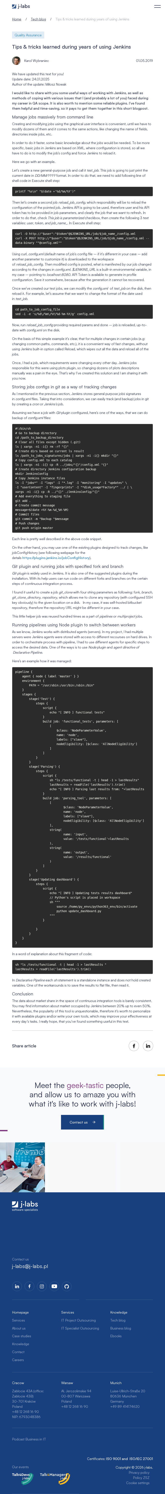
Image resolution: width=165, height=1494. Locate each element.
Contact (18, 1352)
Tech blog (38, 19)
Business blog (120, 1328)
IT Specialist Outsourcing (80, 1328)
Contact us (79, 1122)
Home (16, 19)
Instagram (42, 1286)
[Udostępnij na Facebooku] (134, 1046)
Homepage (20, 1312)
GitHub (67, 1286)
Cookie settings (138, 1483)
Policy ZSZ (141, 1478)
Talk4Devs (20, 1475)
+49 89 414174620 (125, 1406)
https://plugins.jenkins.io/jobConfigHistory (56, 558)
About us (19, 1328)
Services (18, 1320)
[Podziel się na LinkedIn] (148, 1046)
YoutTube (54, 1286)
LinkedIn (17, 1286)
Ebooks (116, 1336)
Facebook (29, 1286)
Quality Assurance (28, 35)
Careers (18, 1360)
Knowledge (20, 1344)
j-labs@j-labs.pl (30, 1266)
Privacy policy (139, 1472)
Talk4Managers (51, 1475)
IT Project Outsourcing (78, 1320)
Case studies (21, 1336)
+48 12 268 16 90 (25, 1411)
